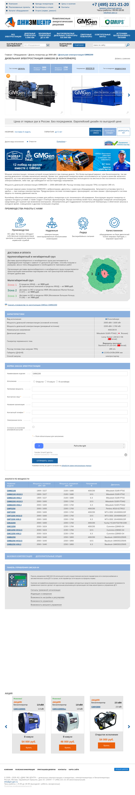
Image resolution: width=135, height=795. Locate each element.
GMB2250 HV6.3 (14, 544)
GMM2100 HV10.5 (15, 494)
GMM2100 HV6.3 (14, 498)
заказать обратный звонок (110, 8)
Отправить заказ (95, 132)
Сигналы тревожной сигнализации (45, 590)
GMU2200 (11, 523)
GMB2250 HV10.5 (14, 541)
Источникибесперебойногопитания (121, 36)
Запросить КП (123, 132)
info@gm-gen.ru (110, 13)
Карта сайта (74, 769)
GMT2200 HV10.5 (14, 516)
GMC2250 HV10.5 (14, 530)
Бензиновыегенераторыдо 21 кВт (45, 36)
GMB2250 (11, 537)
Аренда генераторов (44, 4)
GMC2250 (11, 526)
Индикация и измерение (41, 594)
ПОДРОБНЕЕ (79, 45)
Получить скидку (110, 132)
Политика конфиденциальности (18, 786)
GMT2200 (11, 512)
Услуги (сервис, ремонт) (45, 11)
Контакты (65, 7)
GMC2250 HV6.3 (14, 534)
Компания (13, 4)
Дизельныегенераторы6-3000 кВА (30, 36)
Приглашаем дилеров (46, 769)
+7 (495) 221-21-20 (110, 4)
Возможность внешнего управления (46, 605)
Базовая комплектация (19, 556)
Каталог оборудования (18, 11)
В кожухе (51, 382)
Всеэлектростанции (13, 36)
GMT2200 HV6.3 (14, 519)
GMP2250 (11, 508)
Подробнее (61, 141)
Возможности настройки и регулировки (47, 597)
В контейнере (63, 382)
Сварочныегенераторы (86, 36)
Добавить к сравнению (122, 58)
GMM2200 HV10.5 (15, 501)
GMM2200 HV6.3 (14, 505)
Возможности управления (42, 601)
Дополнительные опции (49, 556)
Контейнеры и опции (44, 7)
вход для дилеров (122, 769)
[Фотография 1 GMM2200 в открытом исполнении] (34, 93)
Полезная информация (25, 769)
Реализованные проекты (19, 7)
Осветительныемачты (103, 36)
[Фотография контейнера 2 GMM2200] (100, 93)
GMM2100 (11, 491)
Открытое (39, 382)
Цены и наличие (68, 4)
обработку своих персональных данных (76, 466)
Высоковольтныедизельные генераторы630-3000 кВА (65, 36)
